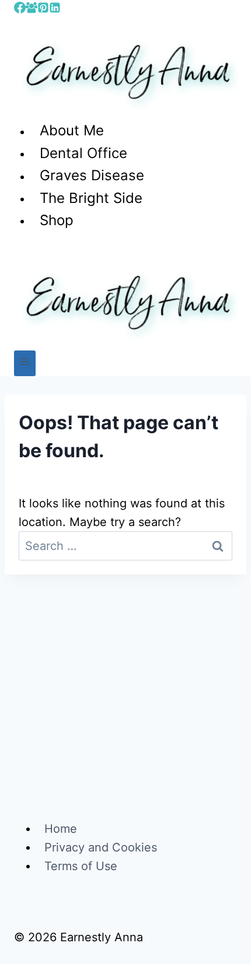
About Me (72, 130)
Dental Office (83, 153)
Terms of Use (80, 866)
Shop (57, 220)
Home (60, 829)
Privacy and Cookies (100, 847)
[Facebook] (20, 9)
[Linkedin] (55, 9)
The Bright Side (91, 198)
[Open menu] (25, 363)
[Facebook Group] (31, 9)
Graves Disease (92, 175)
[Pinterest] (43, 9)
